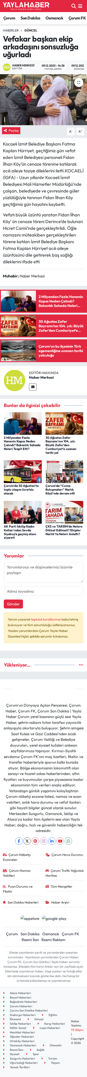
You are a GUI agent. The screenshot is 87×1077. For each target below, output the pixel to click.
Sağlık (40, 1050)
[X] (27, 841)
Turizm (52, 1058)
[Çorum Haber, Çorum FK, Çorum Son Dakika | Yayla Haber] (26, 6)
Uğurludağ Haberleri (23, 1062)
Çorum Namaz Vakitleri (17, 873)
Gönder (13, 604)
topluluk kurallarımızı (46, 619)
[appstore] (29, 919)
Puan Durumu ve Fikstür (18, 888)
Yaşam (55, 1062)
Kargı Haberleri (54, 1023)
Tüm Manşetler (61, 886)
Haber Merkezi (41, 377)
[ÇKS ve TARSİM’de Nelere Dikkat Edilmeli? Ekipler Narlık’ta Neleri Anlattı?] (64, 511)
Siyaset (14, 1054)
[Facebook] (19, 841)
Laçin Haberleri (49, 1028)
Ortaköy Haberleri (21, 1041)
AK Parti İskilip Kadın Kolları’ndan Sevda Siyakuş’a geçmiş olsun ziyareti (20, 532)
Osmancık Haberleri (22, 1045)
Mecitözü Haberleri (22, 1032)
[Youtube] (60, 841)
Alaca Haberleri (20, 993)
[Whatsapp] (68, 841)
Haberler (11, 30)
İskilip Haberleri (20, 1023)
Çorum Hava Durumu (67, 855)
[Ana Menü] (80, 6)
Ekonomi (15, 1019)
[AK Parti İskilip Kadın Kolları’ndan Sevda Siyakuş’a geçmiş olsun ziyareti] (23, 511)
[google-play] (54, 919)
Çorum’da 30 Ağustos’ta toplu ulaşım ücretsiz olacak (21, 489)
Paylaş (14, 130)
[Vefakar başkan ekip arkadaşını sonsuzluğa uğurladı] (43, 99)
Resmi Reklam (53, 939)
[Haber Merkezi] (14, 380)
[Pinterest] (35, 841)
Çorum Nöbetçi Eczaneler (17, 857)
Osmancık (54, 18)
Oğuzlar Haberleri (21, 1036)
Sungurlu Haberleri (22, 1058)
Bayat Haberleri (20, 997)
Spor (35, 1054)
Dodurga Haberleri (22, 1015)
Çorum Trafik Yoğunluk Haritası (65, 873)
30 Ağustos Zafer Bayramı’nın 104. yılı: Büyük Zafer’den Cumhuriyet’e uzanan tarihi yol (61, 445)
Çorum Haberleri (20, 1006)
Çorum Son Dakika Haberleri (28, 1010)
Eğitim (52, 1015)
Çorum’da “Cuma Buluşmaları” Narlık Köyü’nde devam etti (60, 489)
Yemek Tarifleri (19, 1067)
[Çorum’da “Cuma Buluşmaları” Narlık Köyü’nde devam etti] (64, 471)
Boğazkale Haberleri (23, 1001)
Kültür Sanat (17, 1028)
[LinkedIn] (52, 841)
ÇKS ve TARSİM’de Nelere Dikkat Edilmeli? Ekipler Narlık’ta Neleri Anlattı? (64, 530)
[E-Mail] (32, 387)
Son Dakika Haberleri (23, 902)
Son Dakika (30, 18)
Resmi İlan (30, 939)
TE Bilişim (77, 1030)
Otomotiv (55, 1045)
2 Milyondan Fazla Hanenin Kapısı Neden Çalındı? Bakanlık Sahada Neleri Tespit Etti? (22, 443)
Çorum (9, 18)
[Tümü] (81, 665)
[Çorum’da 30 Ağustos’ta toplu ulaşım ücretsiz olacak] (23, 471)
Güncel (30, 30)
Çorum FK (77, 18)
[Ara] (73, 6)
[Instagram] (43, 841)
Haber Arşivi (60, 902)
